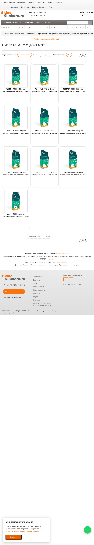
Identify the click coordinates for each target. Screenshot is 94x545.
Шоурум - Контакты (39, 7)
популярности (24, 55)
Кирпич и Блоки (32, 22)
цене (47, 55)
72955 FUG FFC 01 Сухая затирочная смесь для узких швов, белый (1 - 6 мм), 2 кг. (16, 90)
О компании (21, 2)
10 (68, 55)
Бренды (4, 27)
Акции (50, 2)
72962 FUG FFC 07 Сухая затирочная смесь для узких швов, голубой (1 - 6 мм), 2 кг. (73, 131)
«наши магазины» (62, 262)
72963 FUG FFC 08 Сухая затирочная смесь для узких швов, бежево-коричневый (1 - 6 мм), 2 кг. (16, 173)
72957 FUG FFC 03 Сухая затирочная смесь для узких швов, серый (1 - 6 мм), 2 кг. (73, 90)
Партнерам (25, 7)
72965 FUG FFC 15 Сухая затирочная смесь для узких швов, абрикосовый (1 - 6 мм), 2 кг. (73, 173)
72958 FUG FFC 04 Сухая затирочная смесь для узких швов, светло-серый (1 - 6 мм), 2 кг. (16, 131)
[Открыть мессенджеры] (87, 530)
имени (37, 55)
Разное (47, 22)
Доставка (41, 2)
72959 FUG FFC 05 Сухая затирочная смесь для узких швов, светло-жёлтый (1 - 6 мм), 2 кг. (44, 131)
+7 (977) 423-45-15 (37, 15)
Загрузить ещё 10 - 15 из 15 (39, 236)
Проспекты (59, 2)
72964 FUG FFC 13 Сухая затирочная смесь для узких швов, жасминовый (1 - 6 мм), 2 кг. (44, 173)
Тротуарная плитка (12, 22)
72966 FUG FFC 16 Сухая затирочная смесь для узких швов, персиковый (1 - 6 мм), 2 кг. (16, 215)
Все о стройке (9, 2)
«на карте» (50, 259)
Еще (50, 7)
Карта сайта (11, 313)
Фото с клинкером (11, 7)
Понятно (13, 537)
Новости (32, 2)
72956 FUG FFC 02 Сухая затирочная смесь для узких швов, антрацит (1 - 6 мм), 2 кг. (44, 90)
